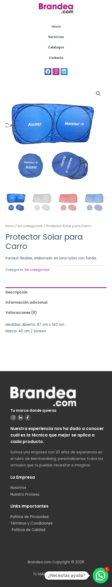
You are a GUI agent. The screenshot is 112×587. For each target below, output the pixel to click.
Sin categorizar (30, 226)
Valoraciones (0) (21, 312)
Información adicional (26, 302)
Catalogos (56, 47)
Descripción (16, 292)
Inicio (56, 26)
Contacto (56, 58)
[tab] (56, 292)
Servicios (56, 37)
